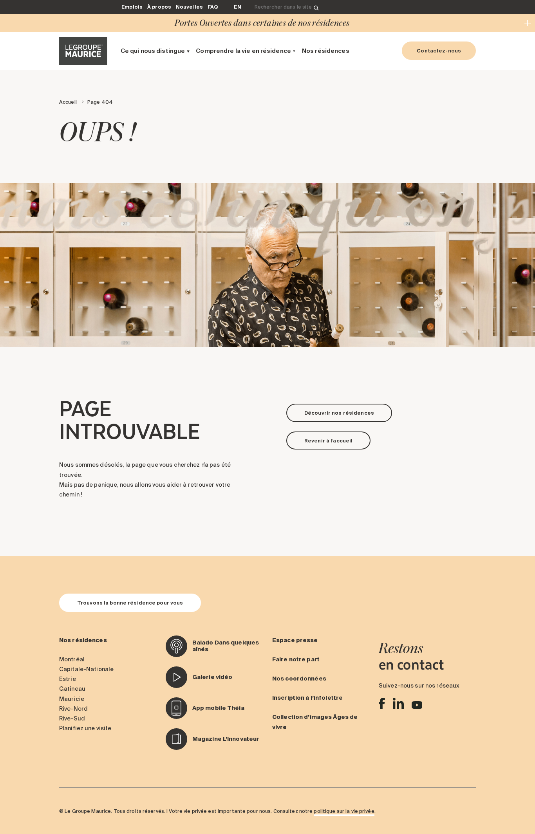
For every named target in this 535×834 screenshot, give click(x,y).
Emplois (132, 6)
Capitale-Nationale (86, 669)
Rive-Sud (72, 718)
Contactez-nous (439, 50)
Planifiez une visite (85, 728)
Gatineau (72, 689)
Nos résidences (325, 50)
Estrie (67, 679)
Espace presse (295, 640)
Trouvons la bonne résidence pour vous (130, 602)
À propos (159, 6)
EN (237, 6)
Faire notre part (296, 659)
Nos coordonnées (299, 678)
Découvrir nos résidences (339, 412)
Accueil (68, 102)
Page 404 (100, 102)
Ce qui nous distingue (153, 50)
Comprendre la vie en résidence (243, 50)
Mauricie (71, 699)
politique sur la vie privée (344, 811)
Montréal (72, 659)
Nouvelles (189, 6)
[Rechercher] (316, 7)
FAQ (213, 6)
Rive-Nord (73, 709)
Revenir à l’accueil (328, 440)
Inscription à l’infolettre (307, 698)
